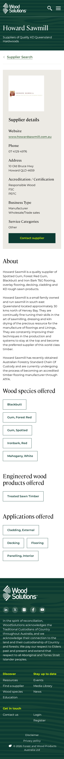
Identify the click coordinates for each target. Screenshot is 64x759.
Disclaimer (32, 735)
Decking (13, 543)
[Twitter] (15, 610)
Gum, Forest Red (19, 417)
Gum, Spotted (17, 430)
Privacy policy (32, 740)
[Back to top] (57, 751)
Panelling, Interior (20, 556)
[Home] (15, 8)
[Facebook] (33, 610)
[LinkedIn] (6, 610)
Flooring (37, 543)
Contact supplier (32, 238)
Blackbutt (14, 404)
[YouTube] (42, 610)
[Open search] (50, 8)
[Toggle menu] (58, 8)
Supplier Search (20, 57)
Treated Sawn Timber (23, 496)
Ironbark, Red (17, 443)
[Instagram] (24, 610)
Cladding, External (20, 530)
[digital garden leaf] (10, 746)
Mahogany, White (20, 456)
